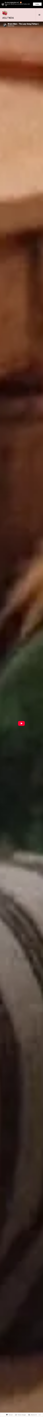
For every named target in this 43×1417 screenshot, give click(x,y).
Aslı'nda (8, 17)
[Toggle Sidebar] (39, 14)
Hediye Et (37, 4)
